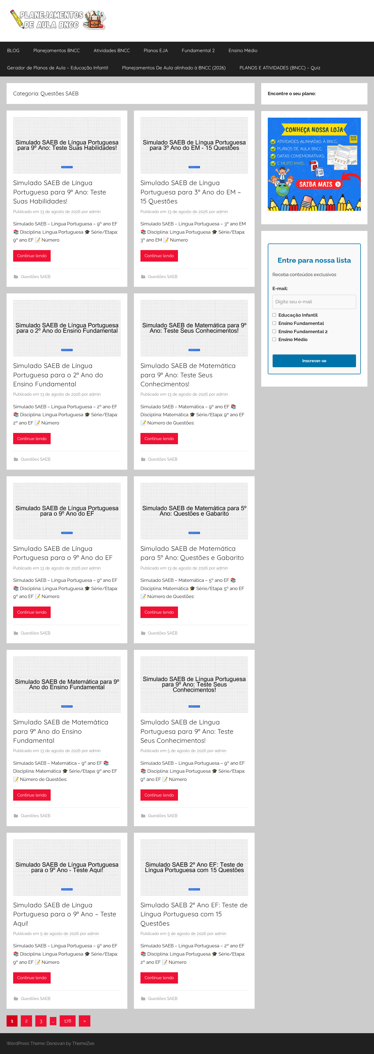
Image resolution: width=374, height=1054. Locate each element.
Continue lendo (32, 255)
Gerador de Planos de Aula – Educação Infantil (57, 67)
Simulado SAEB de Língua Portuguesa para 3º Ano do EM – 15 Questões (190, 191)
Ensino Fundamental (300, 323)
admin (95, 211)
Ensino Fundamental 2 (302, 331)
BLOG (13, 50)
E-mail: (280, 288)
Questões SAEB (35, 276)
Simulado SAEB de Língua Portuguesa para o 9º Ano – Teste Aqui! (64, 914)
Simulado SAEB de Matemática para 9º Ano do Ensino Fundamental (60, 731)
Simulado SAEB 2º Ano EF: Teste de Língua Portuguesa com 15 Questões (194, 914)
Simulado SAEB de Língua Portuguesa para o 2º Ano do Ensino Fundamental (58, 374)
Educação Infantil (297, 315)
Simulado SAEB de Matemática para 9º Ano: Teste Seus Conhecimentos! (188, 374)
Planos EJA (156, 50)
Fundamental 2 (198, 50)
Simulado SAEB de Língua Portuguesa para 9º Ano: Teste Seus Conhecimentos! (187, 731)
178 (67, 1021)
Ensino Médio (243, 50)
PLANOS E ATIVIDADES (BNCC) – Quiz (280, 67)
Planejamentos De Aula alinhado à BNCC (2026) (174, 67)
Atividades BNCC (112, 50)
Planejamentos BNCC (56, 50)
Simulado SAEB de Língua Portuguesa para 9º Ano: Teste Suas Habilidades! (59, 191)
